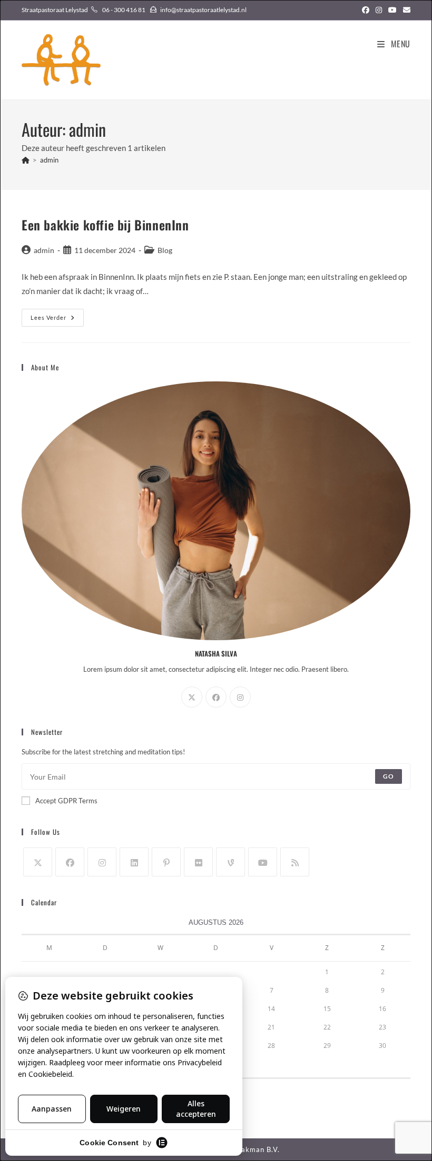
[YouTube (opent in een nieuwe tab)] (392, 10)
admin (49, 160)
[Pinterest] (166, 861)
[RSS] (294, 861)
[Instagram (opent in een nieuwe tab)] (378, 10)
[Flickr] (198, 861)
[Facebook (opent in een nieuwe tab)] (365, 10)
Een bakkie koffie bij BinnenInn (105, 224)
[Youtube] (262, 861)
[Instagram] (240, 697)
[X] (191, 697)
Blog (165, 250)
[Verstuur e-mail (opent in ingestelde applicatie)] (405, 10)
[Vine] (230, 861)
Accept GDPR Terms (66, 800)
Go (388, 776)
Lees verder (57, 320)
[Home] (26, 160)
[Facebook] (216, 697)
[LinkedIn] (134, 861)
